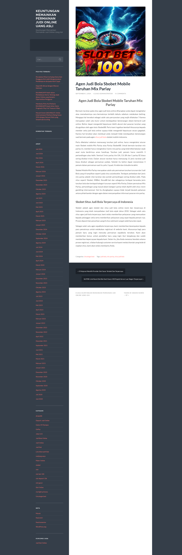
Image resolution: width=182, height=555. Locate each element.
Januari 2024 (40, 274)
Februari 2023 (41, 319)
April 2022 (39, 336)
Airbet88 (39, 416)
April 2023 (39, 310)
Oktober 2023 (41, 287)
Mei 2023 (39, 305)
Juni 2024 (39, 252)
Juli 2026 (39, 149)
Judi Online (40, 443)
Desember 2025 (41, 180)
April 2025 (39, 211)
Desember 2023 (41, 278)
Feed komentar (41, 522)
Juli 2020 (39, 394)
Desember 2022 (41, 327)
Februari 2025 (41, 220)
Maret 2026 (40, 167)
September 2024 (42, 238)
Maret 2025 (40, 216)
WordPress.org (41, 527)
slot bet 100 (40, 474)
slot (37, 469)
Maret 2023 (40, 314)
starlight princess (42, 492)
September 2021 (42, 345)
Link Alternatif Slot (42, 452)
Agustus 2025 (41, 194)
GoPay (38, 429)
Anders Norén (138, 293)
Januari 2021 (40, 368)
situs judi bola (100, 137)
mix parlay (110, 256)
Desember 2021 (41, 341)
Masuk (38, 513)
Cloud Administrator (103, 93)
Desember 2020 (41, 372)
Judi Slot (39, 447)
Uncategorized (41, 496)
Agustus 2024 (41, 243)
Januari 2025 (40, 225)
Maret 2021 (40, 359)
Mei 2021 (39, 354)
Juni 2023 (39, 301)
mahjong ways (41, 456)
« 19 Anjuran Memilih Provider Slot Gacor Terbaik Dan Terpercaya (100, 271)
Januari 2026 (40, 176)
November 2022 (41, 332)
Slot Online (39, 487)
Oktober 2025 (41, 189)
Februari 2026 (41, 171)
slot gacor (39, 483)
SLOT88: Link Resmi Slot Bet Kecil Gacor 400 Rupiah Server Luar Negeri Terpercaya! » (113, 279)
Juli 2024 (39, 247)
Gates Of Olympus (42, 425)
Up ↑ (127, 295)
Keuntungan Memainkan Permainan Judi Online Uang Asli (47, 18)
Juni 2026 (39, 153)
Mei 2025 (39, 207)
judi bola (103, 256)
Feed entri (39, 518)
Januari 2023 (40, 323)
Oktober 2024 (41, 234)
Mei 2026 (39, 158)
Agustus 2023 (41, 292)
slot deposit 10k (41, 478)
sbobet (38, 465)
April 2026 (39, 162)
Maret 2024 (40, 265)
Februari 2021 (41, 363)
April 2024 (39, 261)
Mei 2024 (39, 256)
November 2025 (41, 185)
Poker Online (40, 461)
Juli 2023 (39, 296)
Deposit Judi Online (42, 420)
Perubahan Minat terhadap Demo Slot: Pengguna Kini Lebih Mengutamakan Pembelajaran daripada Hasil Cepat (49, 79)
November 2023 (41, 283)
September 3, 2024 (83, 93)
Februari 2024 (41, 270)
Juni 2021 (39, 350)
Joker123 (39, 434)
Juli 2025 (39, 198)
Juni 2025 (39, 203)
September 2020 (42, 386)
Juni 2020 (39, 399)
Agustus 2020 (41, 390)
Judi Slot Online (41, 543)
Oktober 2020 (41, 381)
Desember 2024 (41, 229)
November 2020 (41, 377)
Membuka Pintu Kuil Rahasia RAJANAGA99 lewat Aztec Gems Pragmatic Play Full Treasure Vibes (48, 106)
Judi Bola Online (41, 438)
